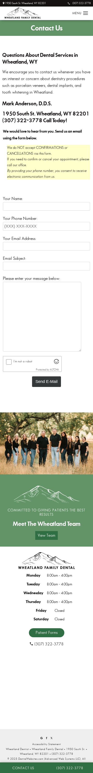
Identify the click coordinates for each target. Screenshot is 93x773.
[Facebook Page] (46, 738)
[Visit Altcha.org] (56, 363)
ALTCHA (54, 369)
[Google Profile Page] (41, 738)
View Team (46, 535)
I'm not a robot (23, 361)
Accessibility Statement (46, 744)
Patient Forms (47, 632)
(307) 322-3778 (81, 3)
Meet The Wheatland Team (46, 524)
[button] (85, 13)
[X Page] (51, 738)
